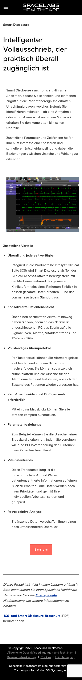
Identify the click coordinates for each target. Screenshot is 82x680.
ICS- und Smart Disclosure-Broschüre (32, 615)
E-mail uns (41, 549)
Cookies (46, 657)
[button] (5, 7)
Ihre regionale (46, 595)
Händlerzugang (65, 657)
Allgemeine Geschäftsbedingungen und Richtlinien (40, 652)
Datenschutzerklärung (21, 657)
